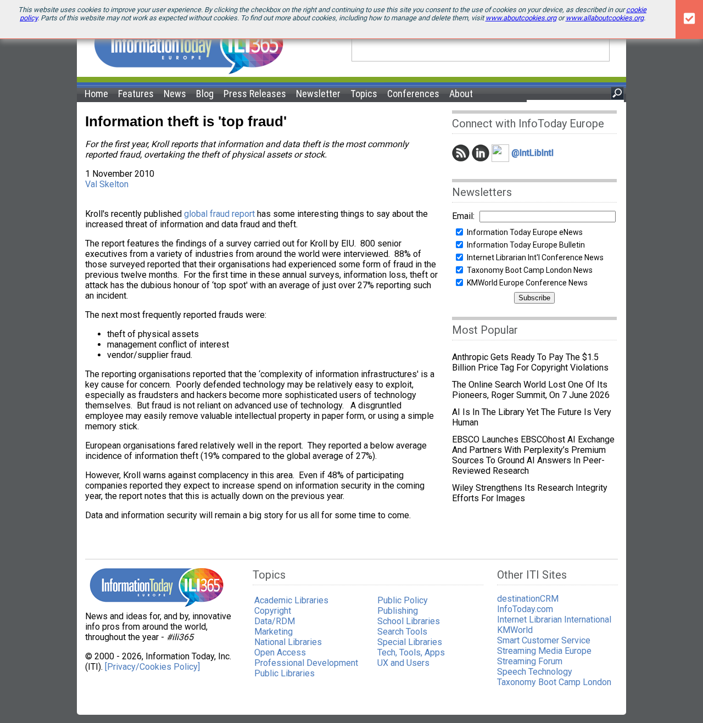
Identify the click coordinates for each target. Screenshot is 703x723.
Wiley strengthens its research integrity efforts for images (529, 493)
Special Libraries (409, 642)
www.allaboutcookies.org (605, 18)
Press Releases (255, 93)
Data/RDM (274, 621)
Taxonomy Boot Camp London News (530, 270)
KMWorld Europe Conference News (527, 282)
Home (96, 93)
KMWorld (515, 630)
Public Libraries (284, 673)
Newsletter (318, 93)
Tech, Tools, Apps (411, 652)
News (175, 93)
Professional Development (306, 663)
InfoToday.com (525, 609)
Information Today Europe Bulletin (526, 244)
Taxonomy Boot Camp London (554, 682)
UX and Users (403, 663)
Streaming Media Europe (544, 651)
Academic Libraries (291, 600)
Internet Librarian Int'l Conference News (535, 257)
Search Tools (402, 631)
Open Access (280, 652)
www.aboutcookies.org (521, 18)
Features (136, 93)
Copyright (272, 611)
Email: (463, 216)
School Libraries (408, 621)
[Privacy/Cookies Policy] (152, 667)
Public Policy (402, 600)
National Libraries (288, 642)
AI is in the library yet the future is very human (531, 417)
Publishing (397, 611)
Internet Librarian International (554, 619)
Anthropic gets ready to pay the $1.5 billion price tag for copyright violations (530, 362)
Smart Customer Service (543, 640)
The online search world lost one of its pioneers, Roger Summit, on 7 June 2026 (531, 389)
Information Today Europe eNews (525, 232)
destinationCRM (528, 598)
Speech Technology (534, 671)
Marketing (273, 631)
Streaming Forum (529, 661)
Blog (205, 93)
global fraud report (219, 214)
